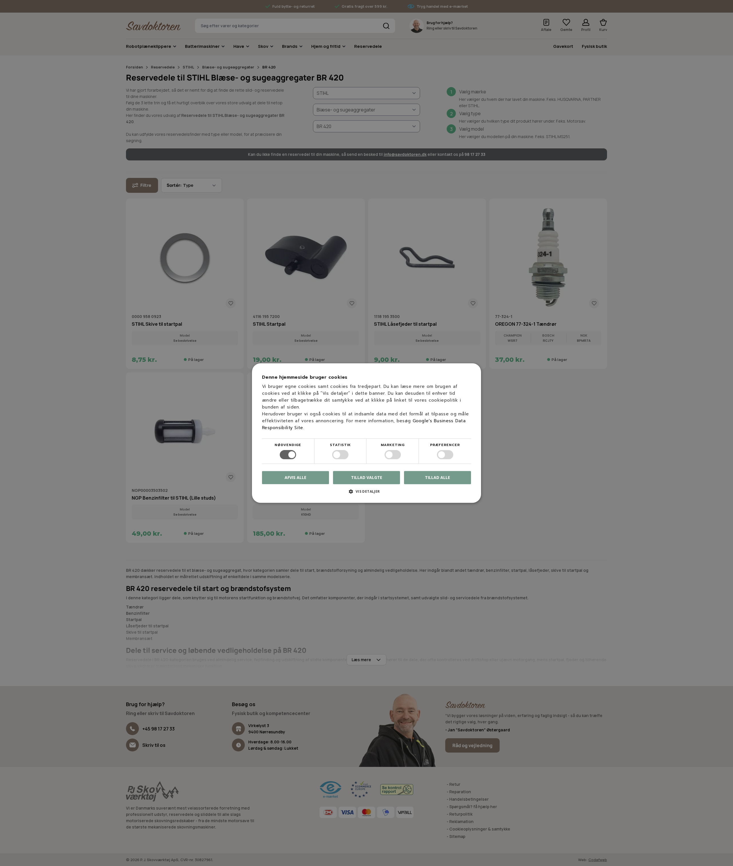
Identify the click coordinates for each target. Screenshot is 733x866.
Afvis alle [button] (295, 477)
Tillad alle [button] (437, 477)
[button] (366, 493)
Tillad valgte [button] (366, 477)
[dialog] (366, 433)
